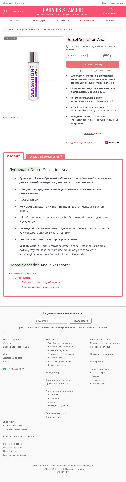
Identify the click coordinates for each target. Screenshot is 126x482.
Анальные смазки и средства (40, 287)
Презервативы (97, 361)
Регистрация (116, 2)
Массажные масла (12, 447)
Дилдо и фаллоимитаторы (59, 390)
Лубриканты (23, 277)
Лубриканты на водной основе (41, 282)
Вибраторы (52, 339)
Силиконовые (54, 402)
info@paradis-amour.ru (72, 468)
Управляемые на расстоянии (61, 354)
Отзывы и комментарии (44, 156)
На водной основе (14, 425)
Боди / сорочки (99, 380)
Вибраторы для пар (57, 357)
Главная (15, 29)
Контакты (20, 2)
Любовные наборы (100, 346)
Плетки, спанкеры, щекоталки (105, 343)
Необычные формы (57, 365)
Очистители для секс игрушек (18, 436)
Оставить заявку (93, 64)
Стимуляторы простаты (58, 379)
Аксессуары (39, 20)
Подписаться (80, 320)
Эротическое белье (100, 368)
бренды (110, 20)
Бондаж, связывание (100, 339)
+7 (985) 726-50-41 (15, 368)
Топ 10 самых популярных (60, 343)
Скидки (87, 20)
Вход (104, 2)
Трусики (95, 376)
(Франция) (83, 142)
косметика (63, 20)
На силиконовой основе (16, 429)
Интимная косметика (22, 273)
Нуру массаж (10, 451)
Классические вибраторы (59, 361)
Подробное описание (93, 132)
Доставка (8, 2)
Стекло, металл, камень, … (59, 405)
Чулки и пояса (98, 383)
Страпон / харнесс (55, 416)
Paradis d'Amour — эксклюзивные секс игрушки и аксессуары (63, 465)
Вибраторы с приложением (60, 346)
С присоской (53, 398)
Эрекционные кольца (57, 383)
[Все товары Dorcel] (112, 142)
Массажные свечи (12, 443)
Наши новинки (11, 339)
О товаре (13, 156)
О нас (6, 354)
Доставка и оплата (12, 357)
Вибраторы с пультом (58, 350)
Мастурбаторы (53, 372)
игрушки (15, 20)
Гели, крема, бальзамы (15, 454)
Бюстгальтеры (98, 372)
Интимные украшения (101, 354)
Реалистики (53, 394)
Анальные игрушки (56, 413)
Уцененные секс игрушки (16, 346)
